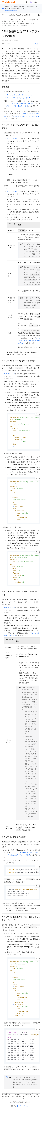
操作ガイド (7, 22)
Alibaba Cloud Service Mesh (19, 20)
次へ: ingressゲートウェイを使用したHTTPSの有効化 (31, 1096)
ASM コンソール (9, 374)
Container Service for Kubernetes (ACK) (20, 95)
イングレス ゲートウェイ (19, 22)
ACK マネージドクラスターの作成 (17, 106)
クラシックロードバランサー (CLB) (18, 98)
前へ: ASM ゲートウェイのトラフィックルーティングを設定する (12, 1096)
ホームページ (5, 20)
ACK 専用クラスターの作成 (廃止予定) (21, 103)
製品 (36, 44)
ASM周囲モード (33, 20)
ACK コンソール (12, 138)
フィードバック (24, 1106)
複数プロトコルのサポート (26, 23)
